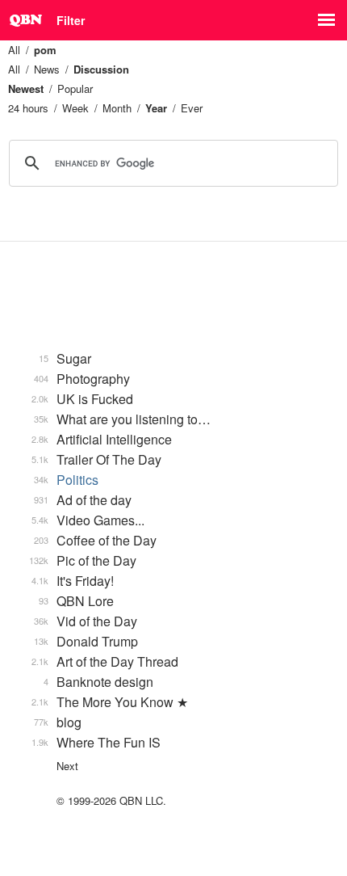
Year (156, 108)
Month (117, 108)
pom (45, 49)
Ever (192, 108)
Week (75, 108)
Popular (75, 88)
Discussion (101, 69)
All (14, 49)
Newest (26, 88)
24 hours (28, 108)
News (47, 69)
